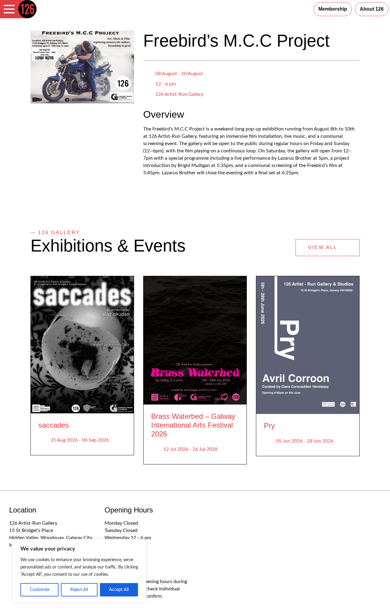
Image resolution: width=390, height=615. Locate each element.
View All (323, 247)
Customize (39, 590)
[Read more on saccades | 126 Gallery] (82, 344)
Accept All (119, 590)
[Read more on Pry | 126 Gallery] (307, 345)
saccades (53, 425)
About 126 (372, 9)
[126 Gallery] (27, 9)
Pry (269, 426)
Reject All (79, 590)
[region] (79, 571)
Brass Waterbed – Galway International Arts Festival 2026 (193, 425)
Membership (332, 9)
